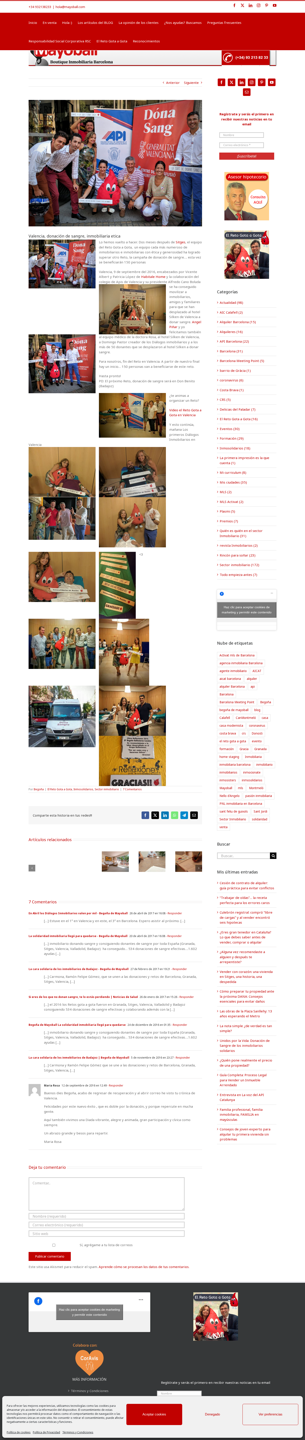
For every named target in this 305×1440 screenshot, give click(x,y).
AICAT (257, 671)
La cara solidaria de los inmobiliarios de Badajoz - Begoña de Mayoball (79, 969)
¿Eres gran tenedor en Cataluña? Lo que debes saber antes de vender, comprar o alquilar (245, 937)
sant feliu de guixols (233, 811)
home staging (229, 757)
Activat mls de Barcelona (237, 655)
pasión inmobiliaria (258, 796)
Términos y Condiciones (77, 1432)
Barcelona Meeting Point (236, 702)
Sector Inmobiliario (232, 819)
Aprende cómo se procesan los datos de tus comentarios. (144, 1266)
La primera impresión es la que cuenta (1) (244, 460)
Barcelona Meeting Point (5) (242, 360)
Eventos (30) (230, 428)
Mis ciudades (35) (233, 482)
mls (240, 788)
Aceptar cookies (154, 1414)
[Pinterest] (261, 82)
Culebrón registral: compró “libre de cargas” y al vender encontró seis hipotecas (246, 917)
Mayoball (225, 788)
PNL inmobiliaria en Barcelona (240, 804)
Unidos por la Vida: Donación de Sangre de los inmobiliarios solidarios (245, 1045)
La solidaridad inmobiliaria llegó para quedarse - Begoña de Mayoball (78, 936)
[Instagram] (251, 82)
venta (223, 827)
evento (257, 741)
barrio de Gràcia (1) (235, 370)
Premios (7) (229, 521)
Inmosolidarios (83, 789)
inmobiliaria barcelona (235, 765)
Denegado (212, 1414)
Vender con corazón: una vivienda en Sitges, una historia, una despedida (246, 976)
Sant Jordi (260, 811)
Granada (260, 749)
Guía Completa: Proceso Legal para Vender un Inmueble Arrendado (243, 1080)
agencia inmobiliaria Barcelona (241, 663)
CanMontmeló (246, 718)
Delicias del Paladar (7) (237, 409)
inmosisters (227, 780)
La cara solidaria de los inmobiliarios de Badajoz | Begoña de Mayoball (79, 1057)
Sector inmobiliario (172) (239, 565)
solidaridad (259, 819)
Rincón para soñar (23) (237, 555)
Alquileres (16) (231, 331)
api (253, 687)
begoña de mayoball (234, 710)
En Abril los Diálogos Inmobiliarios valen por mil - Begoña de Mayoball (78, 913)
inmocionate (252, 772)
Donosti (257, 733)
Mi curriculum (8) (233, 472)
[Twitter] (231, 82)
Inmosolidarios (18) (235, 448)
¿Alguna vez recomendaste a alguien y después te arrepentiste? (242, 957)
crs (244, 733)
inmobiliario (264, 765)
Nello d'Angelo (229, 796)
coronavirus (257, 726)
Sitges (180, 242)
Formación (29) (232, 438)
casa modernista (231, 726)
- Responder (173, 913)
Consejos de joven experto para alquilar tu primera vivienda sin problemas (245, 1134)
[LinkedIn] (241, 82)
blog (257, 710)
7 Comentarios (132, 789)
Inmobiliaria (253, 757)
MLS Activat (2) (231, 501)
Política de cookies (19, 1432)
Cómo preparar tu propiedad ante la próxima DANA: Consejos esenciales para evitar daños (247, 996)
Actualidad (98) (231, 302)
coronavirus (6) (231, 380)
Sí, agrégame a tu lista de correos (106, 1245)
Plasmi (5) (227, 511)
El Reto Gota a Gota (60, 789)
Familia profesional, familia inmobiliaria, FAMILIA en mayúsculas (241, 1114)
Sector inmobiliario (107, 789)
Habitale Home (153, 276)
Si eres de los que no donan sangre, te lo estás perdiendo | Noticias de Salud (83, 997)
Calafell (224, 718)
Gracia (244, 749)
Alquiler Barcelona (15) (238, 322)
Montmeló (256, 788)
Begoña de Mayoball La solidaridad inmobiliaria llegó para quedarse (77, 1025)
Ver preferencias (270, 1414)
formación (226, 749)
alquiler (252, 679)
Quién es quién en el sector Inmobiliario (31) (241, 533)
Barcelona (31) (231, 351)
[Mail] (247, 92)
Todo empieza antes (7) (238, 574)
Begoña (39, 789)
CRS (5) (225, 399)
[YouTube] (272, 82)
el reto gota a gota (232, 741)
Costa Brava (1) (232, 390)
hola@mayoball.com (70, 7)
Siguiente (191, 82)
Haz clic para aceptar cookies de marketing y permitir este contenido (247, 609)
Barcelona (226, 694)
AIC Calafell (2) (231, 312)
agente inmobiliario (233, 671)
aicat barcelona (230, 679)
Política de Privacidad (46, 1432)
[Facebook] (221, 82)
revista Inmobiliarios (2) (239, 545)
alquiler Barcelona (232, 687)
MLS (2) (226, 492)
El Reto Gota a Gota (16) (239, 419)
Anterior (173, 82)
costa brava (227, 733)
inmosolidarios (252, 780)
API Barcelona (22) (234, 341)
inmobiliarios (228, 772)
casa (265, 718)
